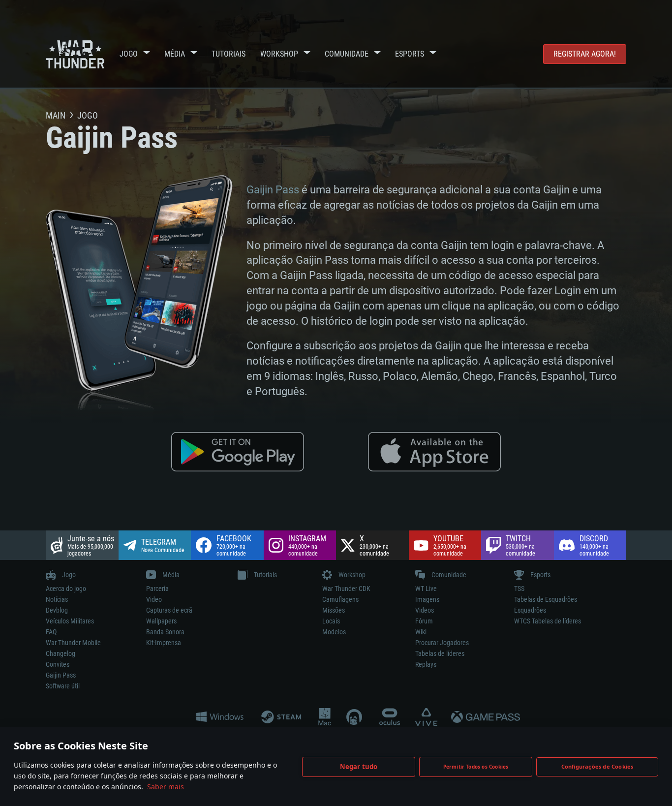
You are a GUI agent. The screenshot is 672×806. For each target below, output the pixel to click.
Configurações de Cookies (597, 766)
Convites (57, 664)
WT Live (426, 588)
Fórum (424, 621)
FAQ (51, 632)
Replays (425, 664)
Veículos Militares (70, 621)
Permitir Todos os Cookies (476, 766)
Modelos (334, 632)
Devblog (57, 610)
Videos (424, 610)
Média (174, 54)
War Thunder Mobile (73, 643)
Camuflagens (340, 599)
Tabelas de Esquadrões (545, 599)
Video (154, 599)
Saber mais (165, 786)
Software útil (63, 686)
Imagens (427, 599)
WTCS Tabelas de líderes (547, 621)
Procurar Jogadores (442, 643)
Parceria (157, 588)
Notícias (57, 599)
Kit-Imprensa (163, 643)
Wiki (421, 632)
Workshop (279, 54)
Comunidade (346, 54)
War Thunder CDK (346, 588)
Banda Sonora (165, 632)
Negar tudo (359, 766)
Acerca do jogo (66, 588)
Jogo (129, 54)
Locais (331, 621)
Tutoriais (228, 54)
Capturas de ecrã (169, 610)
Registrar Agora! (584, 54)
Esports (409, 54)
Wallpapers (161, 621)
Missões (333, 610)
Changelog (60, 653)
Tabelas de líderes (439, 653)
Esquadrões (530, 610)
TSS (519, 588)
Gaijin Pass (272, 190)
